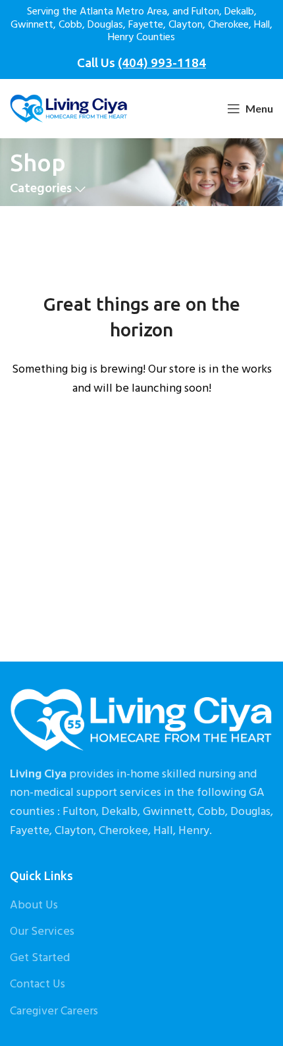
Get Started (40, 958)
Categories (41, 189)
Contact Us (37, 984)
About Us (34, 905)
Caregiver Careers (54, 1011)
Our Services (42, 932)
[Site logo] (69, 108)
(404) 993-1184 (162, 62)
